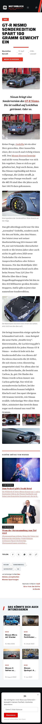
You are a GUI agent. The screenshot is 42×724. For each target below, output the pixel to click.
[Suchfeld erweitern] (36, 7)
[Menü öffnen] (27, 7)
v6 (18, 569)
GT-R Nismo (32, 101)
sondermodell (18, 565)
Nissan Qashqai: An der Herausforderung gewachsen (30, 669)
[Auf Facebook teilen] (12, 554)
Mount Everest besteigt (23, 155)
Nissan (15, 59)
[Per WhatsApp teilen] (24, 554)
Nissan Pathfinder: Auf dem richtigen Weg (29, 636)
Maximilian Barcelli (6, 52)
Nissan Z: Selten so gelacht (9, 669)
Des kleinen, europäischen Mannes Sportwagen (11, 577)
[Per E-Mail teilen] (30, 554)
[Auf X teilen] (18, 554)
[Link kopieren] (36, 554)
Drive (7, 632)
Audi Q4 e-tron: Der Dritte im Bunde (31, 586)
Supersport (8, 569)
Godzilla (20, 144)
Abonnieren (11, 715)
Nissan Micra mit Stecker (11, 636)
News (5, 19)
